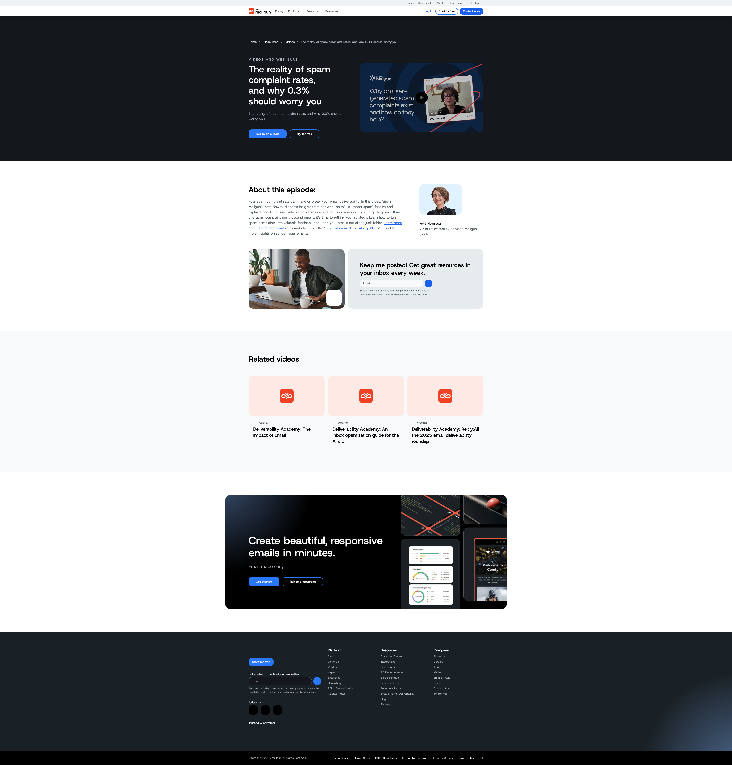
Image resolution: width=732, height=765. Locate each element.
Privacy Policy (466, 758)
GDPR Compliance (386, 758)
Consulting (334, 683)
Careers (438, 661)
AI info (437, 667)
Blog (383, 699)
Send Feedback (390, 683)
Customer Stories (391, 656)
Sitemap (386, 704)
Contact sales (471, 11)
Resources (271, 42)
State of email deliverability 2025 (352, 228)
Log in (428, 11)
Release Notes (337, 693)
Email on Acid (442, 677)
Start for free (447, 11)
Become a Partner (392, 688)
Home (253, 42)
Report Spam (341, 758)
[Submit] (428, 283)
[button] (410, 3)
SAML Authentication (341, 688)
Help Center (388, 667)
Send (331, 656)
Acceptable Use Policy (415, 758)
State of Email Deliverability (397, 693)
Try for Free (441, 693)
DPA (480, 758)
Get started (264, 582)
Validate (333, 667)
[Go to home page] (260, 11)
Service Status (390, 677)
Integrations (388, 661)
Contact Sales (442, 688)
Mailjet (438, 672)
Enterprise (334, 677)
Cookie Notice (362, 758)
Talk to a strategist (303, 582)
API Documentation (392, 672)
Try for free (304, 134)
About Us (439, 656)
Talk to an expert (267, 134)
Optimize (333, 661)
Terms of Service (443, 758)
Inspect (332, 672)
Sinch (437, 683)
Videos (290, 42)
